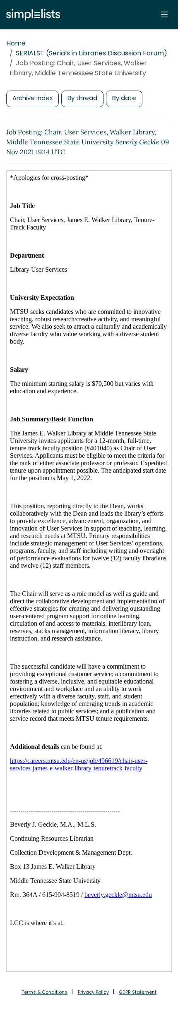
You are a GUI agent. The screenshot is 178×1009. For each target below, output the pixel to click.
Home (16, 43)
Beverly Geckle (137, 142)
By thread (82, 97)
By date (124, 97)
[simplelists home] (31, 14)
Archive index (32, 97)
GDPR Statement (137, 992)
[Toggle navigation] (164, 14)
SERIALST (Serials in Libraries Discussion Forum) (91, 53)
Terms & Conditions (44, 992)
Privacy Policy (93, 992)
